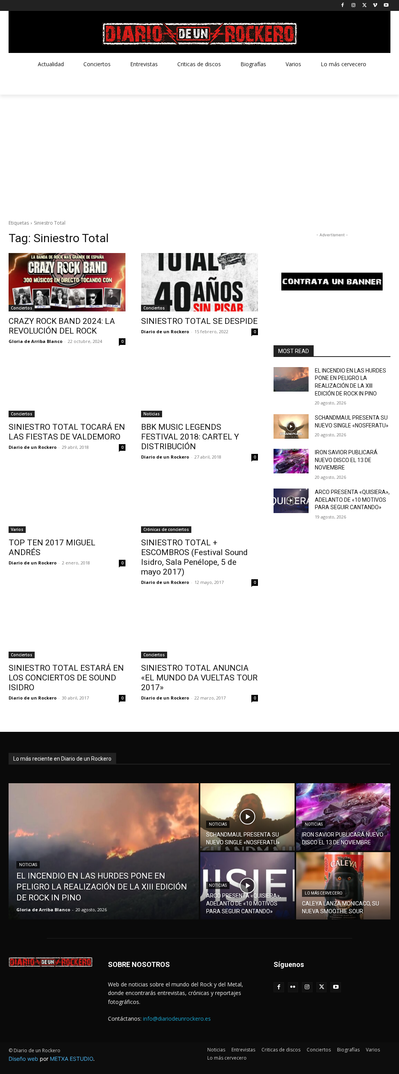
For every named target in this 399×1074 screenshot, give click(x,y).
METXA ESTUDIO (71, 1058)
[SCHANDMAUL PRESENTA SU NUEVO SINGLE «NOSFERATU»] (291, 426)
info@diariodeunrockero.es (177, 1018)
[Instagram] (353, 5)
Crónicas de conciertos (166, 529)
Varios (17, 529)
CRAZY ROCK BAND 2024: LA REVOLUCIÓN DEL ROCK (62, 326)
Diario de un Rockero (165, 331)
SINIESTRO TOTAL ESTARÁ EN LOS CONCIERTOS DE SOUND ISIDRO (66, 677)
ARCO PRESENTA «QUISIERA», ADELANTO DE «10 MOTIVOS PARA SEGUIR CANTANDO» (352, 499)
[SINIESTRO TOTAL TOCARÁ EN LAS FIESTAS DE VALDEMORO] (67, 388)
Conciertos (21, 308)
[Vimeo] (375, 5)
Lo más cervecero (324, 893)
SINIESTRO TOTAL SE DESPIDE (199, 321)
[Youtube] (385, 5)
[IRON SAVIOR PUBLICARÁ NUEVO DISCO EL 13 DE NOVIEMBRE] (291, 461)
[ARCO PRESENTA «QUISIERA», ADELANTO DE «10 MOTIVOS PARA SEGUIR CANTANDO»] (291, 501)
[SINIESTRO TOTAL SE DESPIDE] (199, 282)
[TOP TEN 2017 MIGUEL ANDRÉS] (67, 504)
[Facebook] (342, 5)
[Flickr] (293, 987)
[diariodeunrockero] (199, 34)
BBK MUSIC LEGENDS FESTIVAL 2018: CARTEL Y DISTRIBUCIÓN (190, 436)
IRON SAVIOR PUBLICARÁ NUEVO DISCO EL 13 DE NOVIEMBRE (346, 460)
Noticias (151, 414)
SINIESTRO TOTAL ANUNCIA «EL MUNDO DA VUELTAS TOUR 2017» (199, 677)
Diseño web (23, 1058)
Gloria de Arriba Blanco (35, 341)
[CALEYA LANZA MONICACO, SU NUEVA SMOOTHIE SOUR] (343, 885)
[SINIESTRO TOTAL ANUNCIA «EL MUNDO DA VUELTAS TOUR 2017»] (199, 629)
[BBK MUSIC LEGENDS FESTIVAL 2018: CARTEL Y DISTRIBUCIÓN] (199, 388)
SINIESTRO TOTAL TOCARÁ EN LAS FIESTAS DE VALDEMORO (67, 431)
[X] (364, 5)
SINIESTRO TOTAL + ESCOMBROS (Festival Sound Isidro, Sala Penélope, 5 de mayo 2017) (194, 557)
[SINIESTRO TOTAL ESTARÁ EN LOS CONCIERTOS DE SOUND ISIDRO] (67, 629)
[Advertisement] (199, 152)
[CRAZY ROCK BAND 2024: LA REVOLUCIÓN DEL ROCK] (67, 282)
